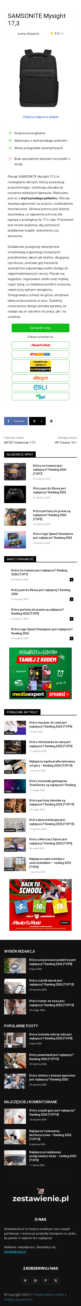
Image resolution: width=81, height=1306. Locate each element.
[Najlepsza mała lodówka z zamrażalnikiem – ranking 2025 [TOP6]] (15, 864)
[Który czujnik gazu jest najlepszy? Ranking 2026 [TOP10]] (15, 1116)
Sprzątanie (10, 849)
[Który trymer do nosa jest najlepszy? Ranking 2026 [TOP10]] (15, 1006)
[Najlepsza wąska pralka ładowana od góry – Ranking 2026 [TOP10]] (15, 767)
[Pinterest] (46, 1281)
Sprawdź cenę (40, 328)
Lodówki (9, 869)
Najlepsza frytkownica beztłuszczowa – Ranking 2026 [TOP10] (50, 1135)
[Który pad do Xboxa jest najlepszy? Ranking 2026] (15, 494)
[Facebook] (25, 1281)
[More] (51, 421)
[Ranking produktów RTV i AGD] (40, 1195)
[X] (56, 1281)
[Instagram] (35, 1281)
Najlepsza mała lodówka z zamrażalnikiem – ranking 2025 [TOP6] (50, 863)
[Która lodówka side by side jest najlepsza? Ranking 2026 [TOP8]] (15, 1040)
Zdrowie (9, 732)
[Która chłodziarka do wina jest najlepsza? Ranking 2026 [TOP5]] (15, 747)
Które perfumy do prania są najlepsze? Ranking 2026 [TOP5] (51, 515)
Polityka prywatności (18, 1299)
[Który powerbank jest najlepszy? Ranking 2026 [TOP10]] (15, 1060)
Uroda (8, 810)
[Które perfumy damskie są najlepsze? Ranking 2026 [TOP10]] (15, 806)
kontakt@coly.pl (15, 1252)
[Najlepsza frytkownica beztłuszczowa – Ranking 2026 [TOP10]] (15, 1137)
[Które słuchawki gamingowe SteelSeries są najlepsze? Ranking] (15, 786)
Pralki (8, 772)
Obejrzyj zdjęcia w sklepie (40, 117)
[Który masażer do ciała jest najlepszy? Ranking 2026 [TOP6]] (15, 728)
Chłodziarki (11, 752)
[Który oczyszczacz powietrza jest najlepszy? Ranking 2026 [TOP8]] (15, 965)
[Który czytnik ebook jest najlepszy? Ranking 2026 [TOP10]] (15, 986)
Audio (8, 791)
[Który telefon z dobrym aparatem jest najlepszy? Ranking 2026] (15, 1081)
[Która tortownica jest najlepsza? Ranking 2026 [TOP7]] (15, 471)
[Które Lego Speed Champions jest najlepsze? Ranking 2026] (15, 540)
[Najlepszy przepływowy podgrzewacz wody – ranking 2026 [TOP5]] (15, 1158)
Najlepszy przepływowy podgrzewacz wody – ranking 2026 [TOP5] (52, 1156)
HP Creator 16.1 (66, 442)
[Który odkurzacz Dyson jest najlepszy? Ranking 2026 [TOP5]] (15, 844)
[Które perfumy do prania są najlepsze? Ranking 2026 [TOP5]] (15, 517)
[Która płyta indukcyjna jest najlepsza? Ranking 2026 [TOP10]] (15, 825)
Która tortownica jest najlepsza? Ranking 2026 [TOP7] (49, 469)
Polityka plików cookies (48, 1294)
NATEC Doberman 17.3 (19, 442)
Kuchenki (10, 830)
